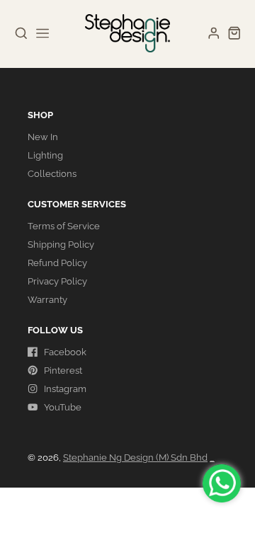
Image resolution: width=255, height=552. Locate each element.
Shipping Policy (61, 244)
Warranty (47, 299)
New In (43, 137)
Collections (52, 173)
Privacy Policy (57, 281)
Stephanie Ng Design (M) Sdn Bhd (135, 457)
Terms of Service (64, 226)
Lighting (45, 155)
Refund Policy (57, 263)
